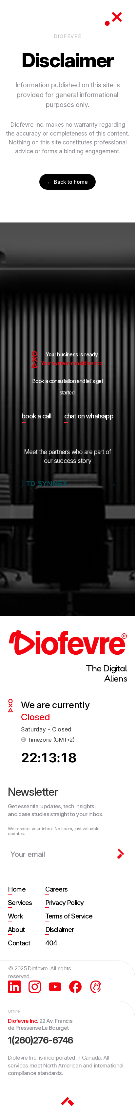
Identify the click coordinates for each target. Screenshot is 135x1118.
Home (17, 889)
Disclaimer (59, 930)
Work (15, 916)
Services (20, 903)
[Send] (120, 853)
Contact (19, 943)
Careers (56, 889)
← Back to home (67, 182)
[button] (117, 18)
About (16, 930)
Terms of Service (68, 916)
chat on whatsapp (88, 416)
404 (51, 943)
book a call (36, 416)
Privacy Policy (64, 903)
